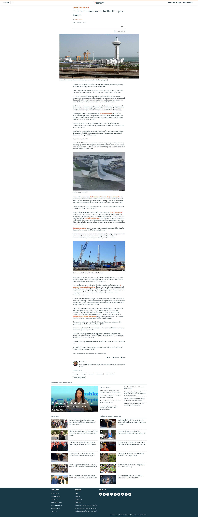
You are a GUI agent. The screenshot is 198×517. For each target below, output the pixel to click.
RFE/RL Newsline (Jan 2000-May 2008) (86, 508)
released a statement (106, 113)
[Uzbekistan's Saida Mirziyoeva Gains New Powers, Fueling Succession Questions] (74, 399)
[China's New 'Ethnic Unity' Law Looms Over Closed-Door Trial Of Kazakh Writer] (59, 479)
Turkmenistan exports (79, 228)
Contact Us (54, 511)
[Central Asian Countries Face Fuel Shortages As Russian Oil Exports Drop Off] (108, 435)
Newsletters (78, 499)
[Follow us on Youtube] (100, 494)
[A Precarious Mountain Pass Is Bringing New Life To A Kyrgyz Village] (108, 457)
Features (77, 496)
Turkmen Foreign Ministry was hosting (84, 316)
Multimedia (78, 502)
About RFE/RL (55, 493)
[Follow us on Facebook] (118, 494)
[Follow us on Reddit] (104, 494)
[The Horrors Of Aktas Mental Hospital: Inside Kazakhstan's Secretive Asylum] (59, 457)
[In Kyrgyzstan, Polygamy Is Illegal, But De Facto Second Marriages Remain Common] (108, 446)
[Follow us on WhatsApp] (126, 494)
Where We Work (55, 496)
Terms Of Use (54, 499)
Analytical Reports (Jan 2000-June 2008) (86, 511)
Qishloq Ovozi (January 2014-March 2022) (86, 505)
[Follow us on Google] (111, 494)
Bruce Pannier (78, 19)
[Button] (123, 27)
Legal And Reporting (56, 505)
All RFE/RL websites (188, 2)
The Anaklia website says (91, 218)
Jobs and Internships (56, 502)
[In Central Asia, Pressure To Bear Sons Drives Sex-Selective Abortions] (108, 479)
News (76, 493)
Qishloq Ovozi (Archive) (81, 7)
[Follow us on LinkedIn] (122, 494)
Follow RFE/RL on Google (174, 2)
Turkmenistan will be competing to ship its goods (104, 197)
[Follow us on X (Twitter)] (115, 494)
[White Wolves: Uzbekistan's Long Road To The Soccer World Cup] (108, 468)
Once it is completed (116, 212)
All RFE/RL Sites (55, 508)
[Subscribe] (129, 494)
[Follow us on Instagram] (107, 494)
